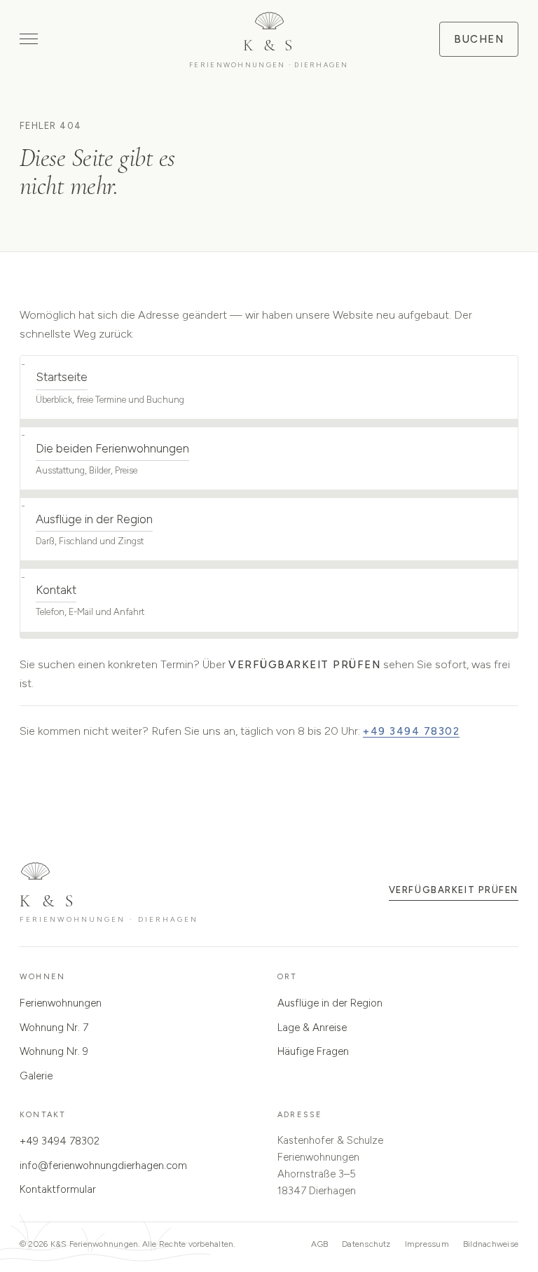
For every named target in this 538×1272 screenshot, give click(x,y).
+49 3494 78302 (411, 731)
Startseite (62, 377)
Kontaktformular (58, 1189)
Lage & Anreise (312, 1027)
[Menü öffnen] (29, 39)
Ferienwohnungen (61, 1003)
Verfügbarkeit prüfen (304, 664)
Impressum (427, 1244)
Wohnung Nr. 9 (54, 1051)
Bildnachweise (490, 1244)
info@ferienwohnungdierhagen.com (103, 1165)
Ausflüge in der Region (94, 519)
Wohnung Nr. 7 (54, 1027)
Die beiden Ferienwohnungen (112, 448)
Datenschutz (366, 1244)
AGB (319, 1244)
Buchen (479, 39)
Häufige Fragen (313, 1051)
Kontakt (56, 590)
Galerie (36, 1076)
